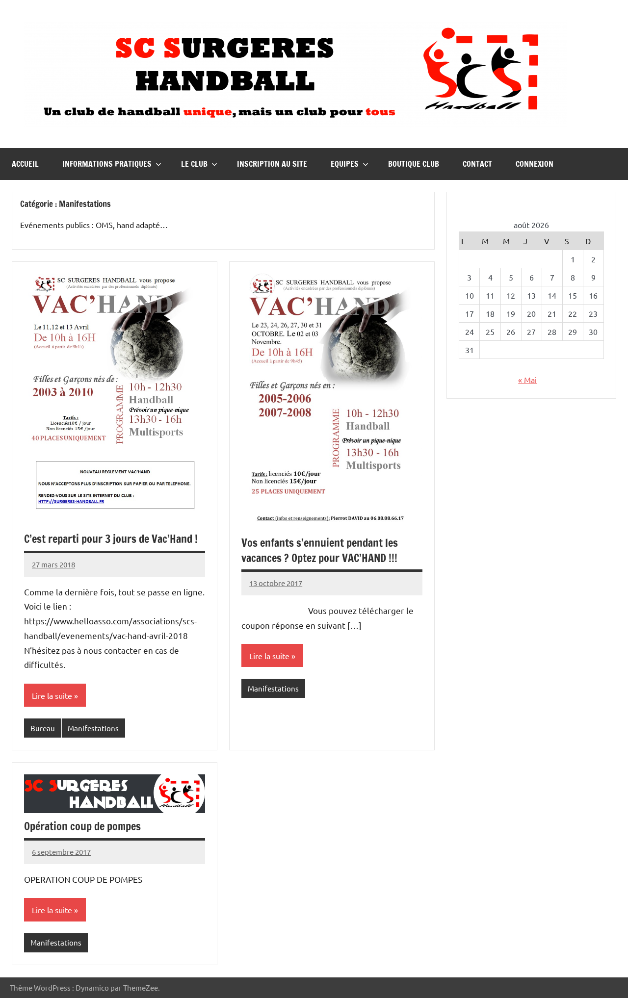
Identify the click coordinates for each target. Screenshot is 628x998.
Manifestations (93, 728)
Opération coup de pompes (82, 826)
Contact (477, 163)
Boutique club (413, 163)
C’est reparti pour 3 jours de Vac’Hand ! (111, 538)
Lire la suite (52, 695)
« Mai (527, 379)
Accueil (25, 163)
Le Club (194, 163)
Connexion (534, 163)
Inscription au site (272, 163)
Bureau (42, 728)
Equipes (345, 163)
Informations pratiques (107, 163)
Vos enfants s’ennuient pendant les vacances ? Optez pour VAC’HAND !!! (319, 550)
